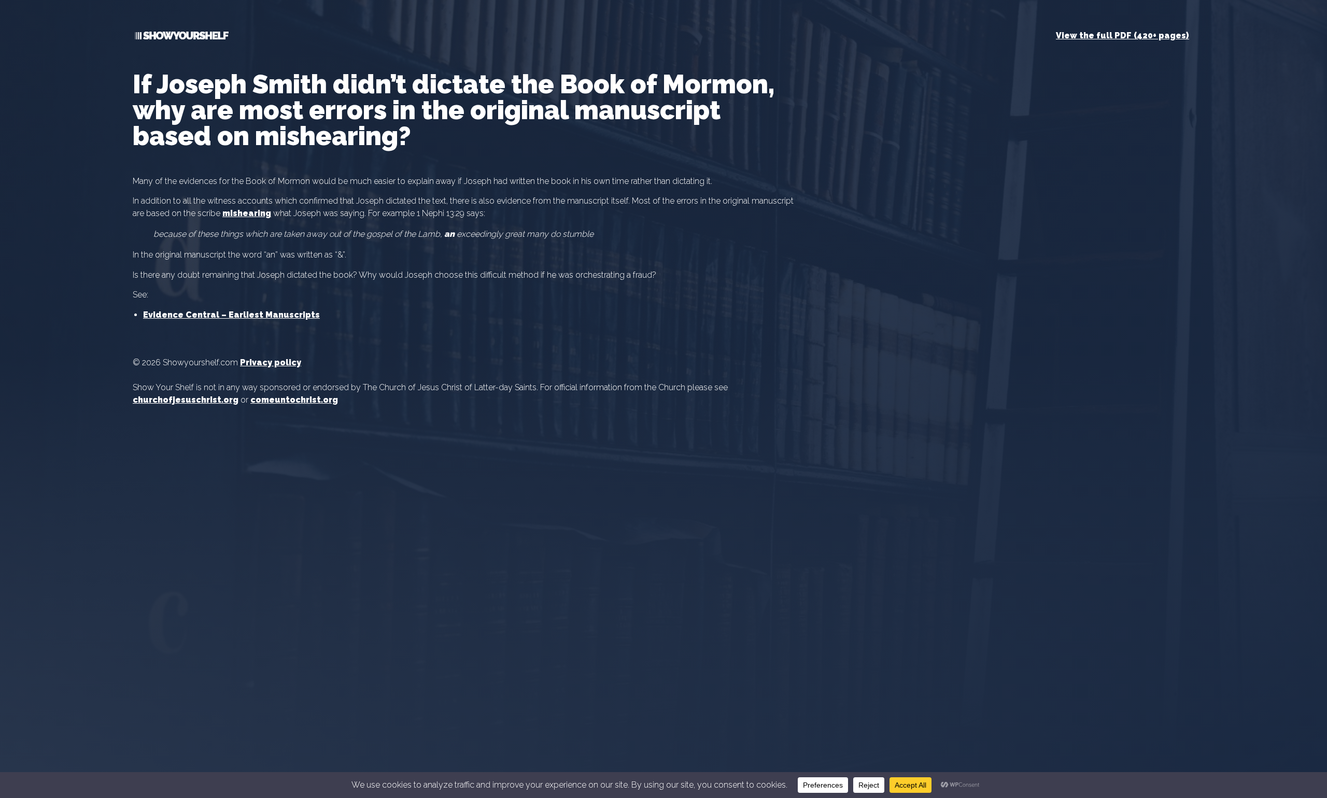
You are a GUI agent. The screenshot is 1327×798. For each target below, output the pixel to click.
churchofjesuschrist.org (185, 400)
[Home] (181, 38)
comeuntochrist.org (294, 400)
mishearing (246, 213)
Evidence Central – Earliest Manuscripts (231, 315)
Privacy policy (270, 362)
